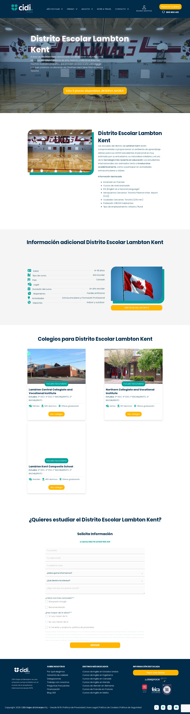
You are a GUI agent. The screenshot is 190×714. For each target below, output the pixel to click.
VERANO (70, 9)
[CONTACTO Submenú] (128, 9)
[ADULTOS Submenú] (92, 9)
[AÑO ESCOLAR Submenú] (62, 9)
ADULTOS (85, 9)
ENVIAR (95, 645)
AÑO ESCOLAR (53, 9)
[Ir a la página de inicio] (21, 9)
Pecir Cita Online (156, 672)
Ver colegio (56, 414)
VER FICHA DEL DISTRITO (136, 307)
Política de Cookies (108, 707)
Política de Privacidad (74, 707)
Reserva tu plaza (170, 6)
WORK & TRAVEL (104, 9)
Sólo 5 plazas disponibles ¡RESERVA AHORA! (95, 91)
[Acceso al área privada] (144, 7)
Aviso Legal (92, 707)
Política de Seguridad (131, 707)
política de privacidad (83, 627)
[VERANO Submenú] (77, 9)
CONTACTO (120, 9)
